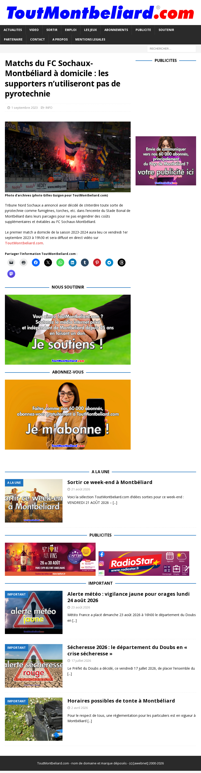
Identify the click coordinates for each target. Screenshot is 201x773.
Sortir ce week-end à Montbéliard (109, 482)
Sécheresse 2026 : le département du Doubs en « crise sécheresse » (127, 650)
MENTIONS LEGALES (90, 39)
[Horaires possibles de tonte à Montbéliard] (34, 719)
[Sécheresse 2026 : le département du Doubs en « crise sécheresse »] (34, 666)
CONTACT (37, 39)
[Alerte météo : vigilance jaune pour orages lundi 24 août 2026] (34, 612)
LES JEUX (90, 30)
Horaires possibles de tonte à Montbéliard (121, 700)
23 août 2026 (80, 607)
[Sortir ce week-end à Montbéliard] (34, 501)
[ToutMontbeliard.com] (100, 22)
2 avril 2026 (79, 707)
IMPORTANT (100, 583)
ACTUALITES (13, 30)
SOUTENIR (166, 30)
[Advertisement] (168, 98)
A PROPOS (60, 39)
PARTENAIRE (13, 39)
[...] (115, 502)
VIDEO (34, 30)
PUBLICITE (143, 30)
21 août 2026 (80, 489)
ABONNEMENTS (116, 30)
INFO (49, 107)
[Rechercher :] (171, 48)
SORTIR (51, 30)
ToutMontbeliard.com (24, 243)
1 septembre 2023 (24, 107)
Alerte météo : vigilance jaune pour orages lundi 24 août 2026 (128, 597)
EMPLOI (70, 30)
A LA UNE (100, 471)
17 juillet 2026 (81, 660)
